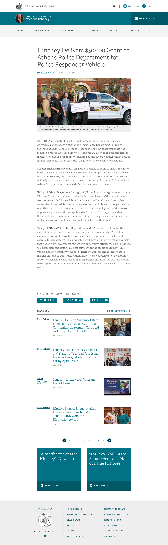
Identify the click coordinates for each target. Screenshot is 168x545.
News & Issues (74, 509)
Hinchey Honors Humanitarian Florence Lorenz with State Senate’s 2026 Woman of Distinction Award (74, 414)
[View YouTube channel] (114, 6)
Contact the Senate (114, 509)
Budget (71, 525)
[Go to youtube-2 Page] (45, 536)
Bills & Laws (73, 520)
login (149, 6)
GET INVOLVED (111, 536)
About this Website (114, 531)
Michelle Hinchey (37, 19)
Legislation (91, 31)
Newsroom (67, 31)
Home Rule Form (112, 520)
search (149, 31)
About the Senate (76, 536)
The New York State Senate (40, 6)
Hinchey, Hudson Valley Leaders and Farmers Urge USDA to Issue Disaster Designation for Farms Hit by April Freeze (75, 355)
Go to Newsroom (117, 311)
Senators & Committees (79, 515)
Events (113, 31)
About (19, 31)
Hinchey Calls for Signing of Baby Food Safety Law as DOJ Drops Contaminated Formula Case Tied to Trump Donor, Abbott (76, 325)
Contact (134, 31)
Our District (42, 31)
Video (40, 378)
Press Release (43, 319)
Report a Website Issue (116, 515)
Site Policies (110, 525)
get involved (134, 6)
